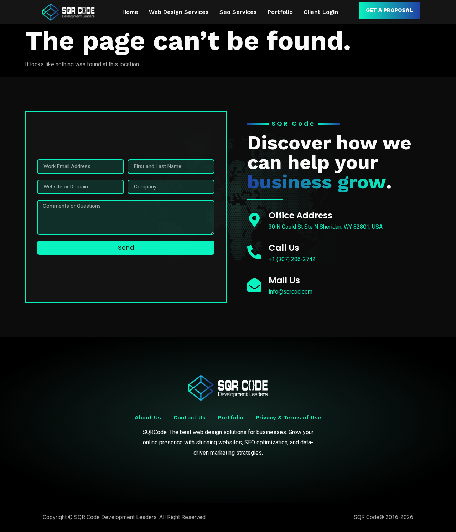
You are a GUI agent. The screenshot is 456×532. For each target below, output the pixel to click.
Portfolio (280, 12)
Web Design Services (179, 12)
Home (130, 12)
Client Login (321, 12)
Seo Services (238, 12)
